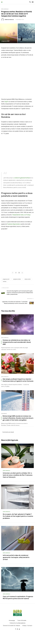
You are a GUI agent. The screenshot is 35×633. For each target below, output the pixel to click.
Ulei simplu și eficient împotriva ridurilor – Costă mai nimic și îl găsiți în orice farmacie (18, 380)
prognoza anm (6, 279)
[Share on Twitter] (16, 272)
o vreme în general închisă (21, 178)
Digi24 (6, 101)
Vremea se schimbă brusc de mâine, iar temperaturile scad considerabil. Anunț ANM (17, 342)
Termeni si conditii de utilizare (11, 625)
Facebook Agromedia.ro (14, 224)
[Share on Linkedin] (22, 272)
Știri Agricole (4, 9)
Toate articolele (21, 620)
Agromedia (4, 413)
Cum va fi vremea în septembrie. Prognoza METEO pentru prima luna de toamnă (18, 597)
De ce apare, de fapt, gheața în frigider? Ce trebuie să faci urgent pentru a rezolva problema (18, 516)
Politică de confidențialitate (17, 623)
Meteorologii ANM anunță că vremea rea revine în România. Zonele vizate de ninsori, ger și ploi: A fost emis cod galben (18, 418)
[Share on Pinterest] (19, 272)
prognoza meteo (17, 279)
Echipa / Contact (27, 625)
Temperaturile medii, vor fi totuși (21, 215)
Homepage (12, 620)
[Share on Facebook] (12, 272)
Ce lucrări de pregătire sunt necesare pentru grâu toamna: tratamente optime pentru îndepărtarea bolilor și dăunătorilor (20, 292)
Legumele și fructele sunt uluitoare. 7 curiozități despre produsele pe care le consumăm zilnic (14, 302)
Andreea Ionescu (9, 19)
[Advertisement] (17, 78)
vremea (4, 281)
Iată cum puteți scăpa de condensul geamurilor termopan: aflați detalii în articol (16, 557)
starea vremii (28, 279)
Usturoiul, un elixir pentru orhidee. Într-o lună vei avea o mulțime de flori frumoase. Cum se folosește (18, 475)
